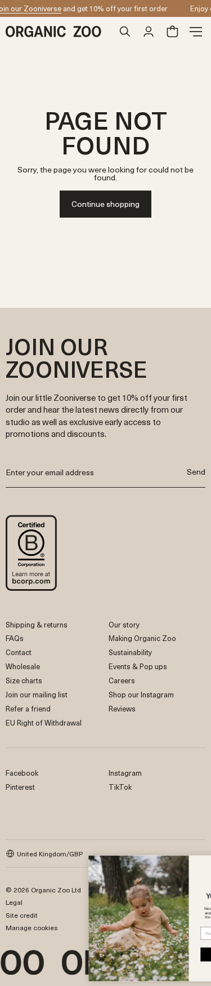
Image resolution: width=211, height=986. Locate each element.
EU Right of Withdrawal (44, 722)
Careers (122, 680)
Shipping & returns (37, 624)
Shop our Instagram (141, 694)
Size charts (24, 680)
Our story (124, 624)
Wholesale (23, 666)
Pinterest (20, 786)
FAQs (15, 638)
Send (196, 471)
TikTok (120, 786)
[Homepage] (59, 31)
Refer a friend (28, 708)
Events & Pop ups (138, 666)
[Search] (125, 31)
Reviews (122, 708)
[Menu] (196, 31)
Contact (19, 652)
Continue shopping (105, 204)
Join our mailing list (37, 694)
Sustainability (130, 652)
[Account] (148, 31)
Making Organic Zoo (142, 638)
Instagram (125, 772)
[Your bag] (172, 31)
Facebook (22, 772)
